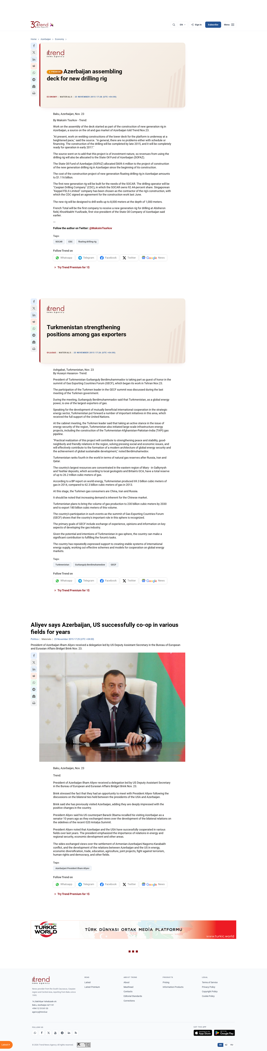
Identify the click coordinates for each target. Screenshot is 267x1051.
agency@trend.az (39, 1012)
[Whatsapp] (35, 1033)
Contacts (128, 991)
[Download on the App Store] (203, 1033)
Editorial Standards (133, 996)
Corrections (129, 1000)
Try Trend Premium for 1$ (73, 267)
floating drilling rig (87, 241)
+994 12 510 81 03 (40, 1008)
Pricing (166, 982)
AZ (226, 1045)
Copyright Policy (210, 991)
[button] (34, 46)
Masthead (128, 987)
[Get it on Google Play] (224, 1033)
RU (232, 1045)
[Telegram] (62, 1033)
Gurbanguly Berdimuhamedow (90, 564)
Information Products (173, 987)
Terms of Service (210, 982)
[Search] (174, 25)
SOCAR (58, 241)
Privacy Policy (208, 987)
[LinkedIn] (69, 1033)
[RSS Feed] (75, 1033)
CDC (70, 241)
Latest (88, 982)
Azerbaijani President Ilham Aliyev (72, 868)
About (126, 982)
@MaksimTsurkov (100, 228)
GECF (113, 564)
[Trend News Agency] (40, 980)
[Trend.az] (42, 24)
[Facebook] (41, 1033)
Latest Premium (92, 987)
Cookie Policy (208, 996)
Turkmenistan (62, 564)
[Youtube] (55, 1033)
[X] (48, 1033)
